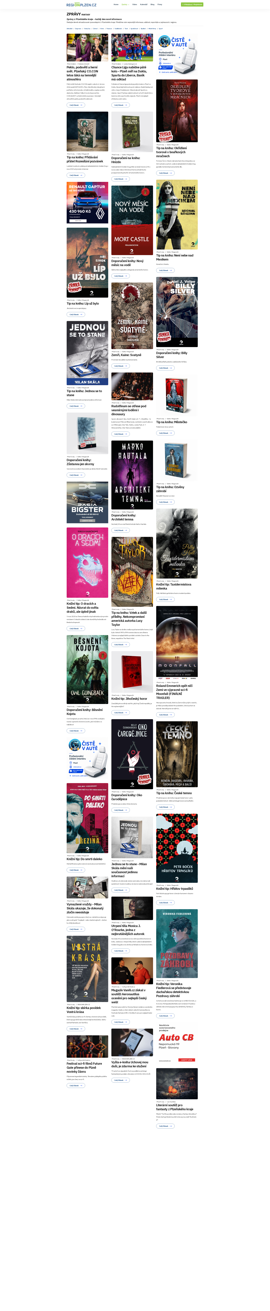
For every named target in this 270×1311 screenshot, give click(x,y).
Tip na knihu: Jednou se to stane (84, 393)
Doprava (78, 29)
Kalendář (143, 4)
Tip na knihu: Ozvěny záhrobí (170, 489)
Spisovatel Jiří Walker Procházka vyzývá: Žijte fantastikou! (127, 1296)
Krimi (102, 29)
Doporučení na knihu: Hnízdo (125, 160)
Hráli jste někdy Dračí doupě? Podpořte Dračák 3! (174, 1269)
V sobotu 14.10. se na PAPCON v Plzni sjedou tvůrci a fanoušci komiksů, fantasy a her (129, 1114)
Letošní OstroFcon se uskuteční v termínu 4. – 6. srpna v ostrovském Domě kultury (174, 1203)
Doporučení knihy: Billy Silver (171, 355)
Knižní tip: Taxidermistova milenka (173, 586)
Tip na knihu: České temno (174, 793)
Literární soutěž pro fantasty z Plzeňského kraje (174, 1107)
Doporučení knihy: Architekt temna (123, 517)
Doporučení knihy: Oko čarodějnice (126, 797)
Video (134, 4)
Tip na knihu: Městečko (171, 422)
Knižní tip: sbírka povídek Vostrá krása (84, 1010)
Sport (161, 29)
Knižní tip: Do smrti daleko (84, 859)
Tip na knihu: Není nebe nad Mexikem (174, 257)
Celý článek (74, 105)
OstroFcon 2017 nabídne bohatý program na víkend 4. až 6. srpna (84, 1257)
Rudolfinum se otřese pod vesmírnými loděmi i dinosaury (128, 410)
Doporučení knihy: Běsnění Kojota (85, 712)
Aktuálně (69, 29)
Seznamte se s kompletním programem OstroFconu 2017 (85, 1161)
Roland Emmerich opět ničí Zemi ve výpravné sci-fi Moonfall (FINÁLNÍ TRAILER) (174, 692)
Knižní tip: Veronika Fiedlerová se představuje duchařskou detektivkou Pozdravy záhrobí (173, 990)
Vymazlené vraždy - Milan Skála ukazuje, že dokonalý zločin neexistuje (85, 908)
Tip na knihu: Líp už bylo (83, 303)
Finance (109, 29)
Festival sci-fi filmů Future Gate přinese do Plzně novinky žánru (84, 1067)
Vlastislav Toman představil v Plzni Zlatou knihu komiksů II (127, 1184)
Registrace (198, 4)
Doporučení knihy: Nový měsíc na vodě (127, 263)
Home (116, 4)
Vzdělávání (118, 29)
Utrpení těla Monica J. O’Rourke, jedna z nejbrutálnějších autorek (127, 930)
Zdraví (95, 29)
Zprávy (125, 4)
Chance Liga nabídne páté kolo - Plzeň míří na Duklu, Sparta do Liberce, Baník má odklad (129, 73)
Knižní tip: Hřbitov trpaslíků (174, 888)
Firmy (160, 4)
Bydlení (143, 29)
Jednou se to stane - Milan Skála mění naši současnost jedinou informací (129, 870)
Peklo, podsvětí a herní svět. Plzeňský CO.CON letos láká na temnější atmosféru (82, 73)
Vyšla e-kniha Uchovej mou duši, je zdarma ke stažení (129, 1064)
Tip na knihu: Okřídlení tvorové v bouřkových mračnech (171, 152)
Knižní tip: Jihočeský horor (129, 698)
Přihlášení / (188, 4)
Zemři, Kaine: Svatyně (126, 355)
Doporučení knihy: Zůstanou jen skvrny (80, 462)
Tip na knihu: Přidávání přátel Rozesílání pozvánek (85, 159)
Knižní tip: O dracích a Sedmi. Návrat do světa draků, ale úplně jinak (82, 607)
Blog (152, 4)
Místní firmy (152, 29)
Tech (126, 29)
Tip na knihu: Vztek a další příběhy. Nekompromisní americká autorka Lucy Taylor (129, 619)
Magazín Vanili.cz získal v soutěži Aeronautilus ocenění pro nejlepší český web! (129, 996)
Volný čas (87, 29)
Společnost (134, 29)
